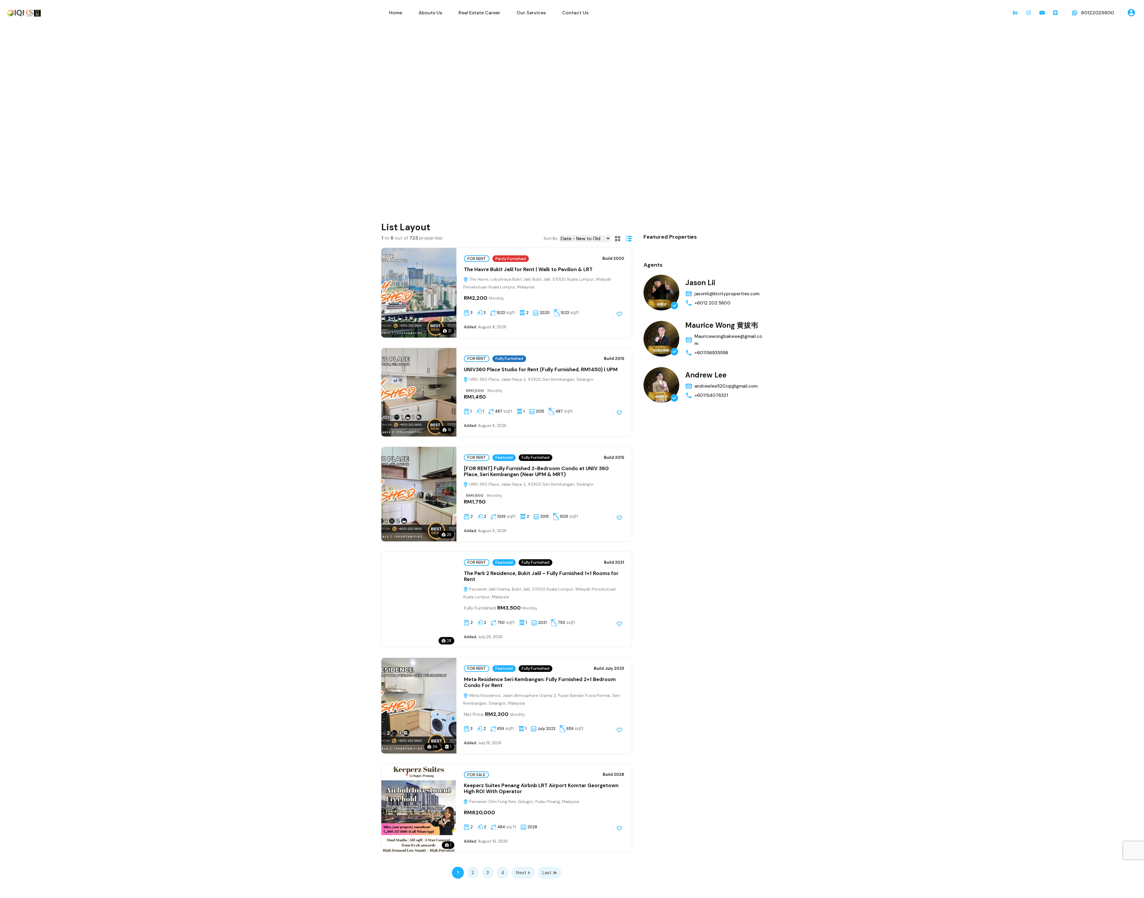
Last (546, 873)
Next (521, 873)
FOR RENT (476, 258)
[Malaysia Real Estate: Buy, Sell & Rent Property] (24, 12)
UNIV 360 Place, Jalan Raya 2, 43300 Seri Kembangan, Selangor (531, 379)
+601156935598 (711, 353)
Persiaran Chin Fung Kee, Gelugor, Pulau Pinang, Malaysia (523, 801)
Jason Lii (700, 282)
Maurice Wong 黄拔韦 (721, 325)
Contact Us (575, 13)
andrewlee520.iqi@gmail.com (726, 386)
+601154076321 (711, 395)
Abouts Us (430, 13)
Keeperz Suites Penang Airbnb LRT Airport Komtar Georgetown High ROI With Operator (541, 788)
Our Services (531, 13)
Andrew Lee (706, 375)
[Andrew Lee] (661, 385)
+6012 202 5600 (712, 303)
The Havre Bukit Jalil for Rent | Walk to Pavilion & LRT (528, 269)
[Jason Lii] (661, 292)
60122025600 (1097, 13)
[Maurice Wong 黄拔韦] (661, 339)
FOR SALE (476, 774)
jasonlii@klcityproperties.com (726, 294)
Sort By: (551, 238)
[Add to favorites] (619, 314)
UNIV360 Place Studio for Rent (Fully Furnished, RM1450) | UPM (541, 369)
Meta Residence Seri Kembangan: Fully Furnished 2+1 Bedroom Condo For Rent (540, 682)
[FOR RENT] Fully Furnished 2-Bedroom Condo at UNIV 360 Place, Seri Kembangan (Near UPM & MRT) (536, 471)
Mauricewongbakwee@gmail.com (728, 340)
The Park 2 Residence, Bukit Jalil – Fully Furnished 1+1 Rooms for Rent (541, 576)
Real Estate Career (479, 13)
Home (395, 13)
